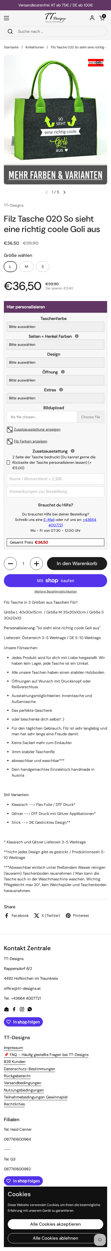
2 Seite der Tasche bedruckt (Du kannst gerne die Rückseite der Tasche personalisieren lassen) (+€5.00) (54, 462)
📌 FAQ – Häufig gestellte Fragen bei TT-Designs (46, 1054)
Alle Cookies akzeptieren (55, 1224)
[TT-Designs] (55, 18)
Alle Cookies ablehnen (55, 1238)
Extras (54, 390)
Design (53, 354)
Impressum (13, 1047)
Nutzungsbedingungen (24, 1090)
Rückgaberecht (17, 1075)
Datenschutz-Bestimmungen (29, 1069)
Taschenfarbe (54, 318)
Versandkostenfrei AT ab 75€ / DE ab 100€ (55, 5)
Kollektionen (35, 47)
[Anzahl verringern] (10, 563)
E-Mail (49, 519)
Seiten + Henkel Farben (55, 336)
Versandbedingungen (22, 1082)
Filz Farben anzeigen (30, 441)
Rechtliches (14, 1104)
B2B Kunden (15, 1061)
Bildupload (53, 407)
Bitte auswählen (22, 326)
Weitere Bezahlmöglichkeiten (55, 591)
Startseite (11, 47)
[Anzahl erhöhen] (36, 563)
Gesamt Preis (29, 542)
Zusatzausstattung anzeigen (37, 429)
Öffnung (54, 372)
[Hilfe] (77, 336)
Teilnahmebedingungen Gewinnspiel (35, 1097)
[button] (102, 18)
